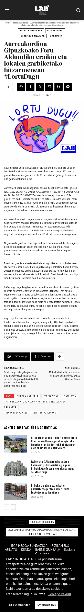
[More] (59, 356)
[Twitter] (40, 87)
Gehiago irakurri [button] (59, 594)
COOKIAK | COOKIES (42, 522)
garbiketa (70, 396)
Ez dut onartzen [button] (19, 604)
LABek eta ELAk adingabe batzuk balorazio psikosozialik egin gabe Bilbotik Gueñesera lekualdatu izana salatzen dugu (52, 466)
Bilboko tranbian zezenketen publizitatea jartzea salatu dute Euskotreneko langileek (50, 488)
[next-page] (13, 507)
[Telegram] (68, 87)
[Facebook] (30, 87)
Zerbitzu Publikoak (44, 413)
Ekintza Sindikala (20, 23)
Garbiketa (56, 36)
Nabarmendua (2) (16, 413)
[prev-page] (6, 507)
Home (8, 23)
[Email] (49, 87)
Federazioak (55, 30)
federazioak (51, 396)
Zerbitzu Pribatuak (33, 36)
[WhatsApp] (21, 87)
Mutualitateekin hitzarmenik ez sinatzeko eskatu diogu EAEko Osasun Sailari (64, 376)
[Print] (58, 87)
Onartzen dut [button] (47, 604)
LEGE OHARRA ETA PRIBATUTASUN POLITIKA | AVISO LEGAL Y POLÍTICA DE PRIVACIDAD (42, 532)
